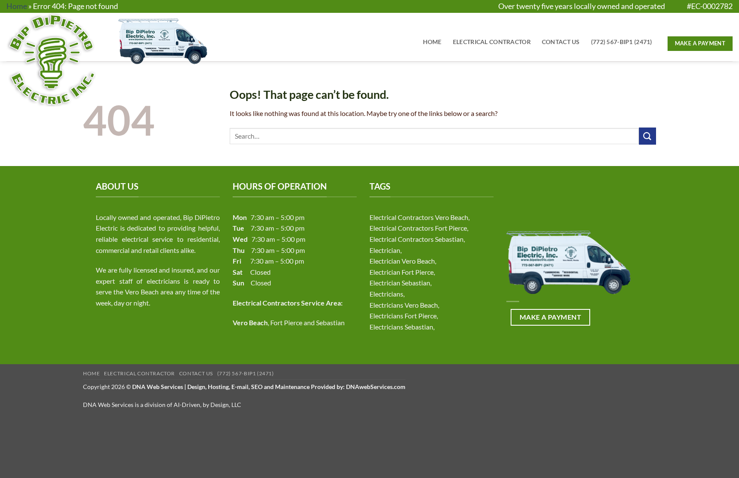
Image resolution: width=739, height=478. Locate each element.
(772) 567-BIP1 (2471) (621, 41)
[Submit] (647, 136)
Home (16, 6)
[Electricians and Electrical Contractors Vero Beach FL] (75, 60)
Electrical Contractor (492, 41)
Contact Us (561, 41)
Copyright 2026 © (244, 386)
